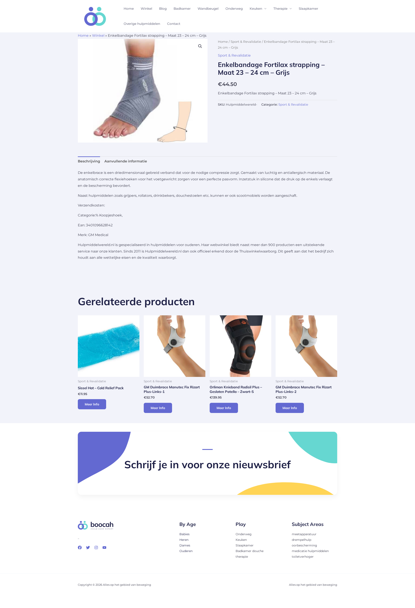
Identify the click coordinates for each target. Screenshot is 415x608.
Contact (173, 24)
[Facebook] (80, 547)
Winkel (146, 8)
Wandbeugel (208, 8)
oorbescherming (304, 545)
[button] (200, 46)
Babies (184, 534)
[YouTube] (104, 547)
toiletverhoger (303, 557)
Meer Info (92, 404)
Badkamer (182, 8)
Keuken (256, 8)
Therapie (280, 8)
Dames (184, 545)
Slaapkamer (308, 8)
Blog (163, 8)
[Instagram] (96, 547)
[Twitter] (88, 547)
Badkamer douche (249, 551)
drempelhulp (301, 540)
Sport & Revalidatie (246, 42)
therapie (242, 557)
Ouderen (186, 551)
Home (129, 8)
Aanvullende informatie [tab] (125, 161)
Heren (183, 540)
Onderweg (234, 8)
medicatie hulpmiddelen (310, 551)
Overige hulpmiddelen (142, 24)
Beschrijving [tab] (89, 161)
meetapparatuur (304, 534)
